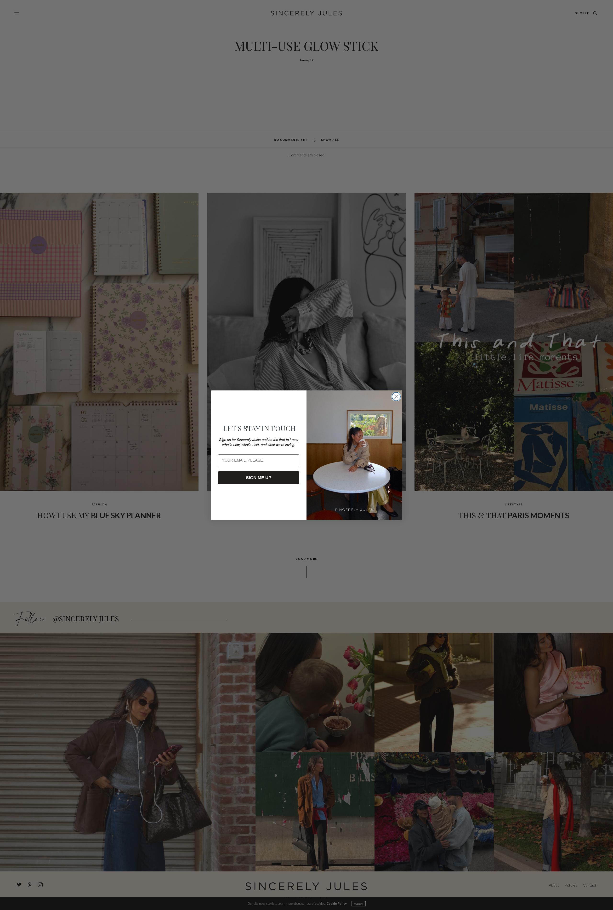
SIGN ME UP (258, 477)
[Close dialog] (396, 396)
